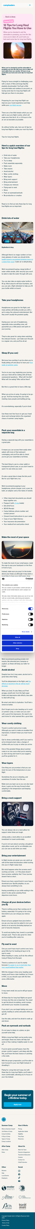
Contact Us (21, 1159)
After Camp (5, 1149)
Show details (26, 631)
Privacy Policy (5, 1220)
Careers (20, 1157)
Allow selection (17, 643)
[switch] (30, 614)
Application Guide (23, 1131)
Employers (4, 1178)
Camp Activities (6, 1134)
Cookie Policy (5, 1225)
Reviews (4, 1170)
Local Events (5, 1175)
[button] (30, 5)
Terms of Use (5, 1223)
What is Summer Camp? (8, 1129)
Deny (17, 648)
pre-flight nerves (15, 105)
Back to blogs (10, 17)
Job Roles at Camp (7, 1131)
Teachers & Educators (24, 1154)
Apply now (17, 1104)
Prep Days (21, 1136)
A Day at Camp (6, 1136)
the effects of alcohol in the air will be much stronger (16, 683)
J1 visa (16, 503)
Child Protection (22, 1162)
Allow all (17, 637)
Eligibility (20, 1134)
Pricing (20, 1129)
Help (3, 1173)
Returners (21, 1139)
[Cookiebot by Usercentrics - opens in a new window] (25, 579)
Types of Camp (6, 1139)
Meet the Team (22, 1149)
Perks (3, 1152)
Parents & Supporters (24, 1152)
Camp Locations (6, 1141)
